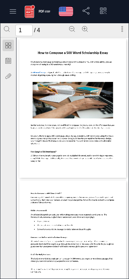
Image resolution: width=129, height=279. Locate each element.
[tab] (8, 46)
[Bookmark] (8, 61)
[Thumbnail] (8, 45)
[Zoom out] (72, 29)
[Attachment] (8, 76)
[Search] (7, 29)
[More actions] (122, 29)
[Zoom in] (85, 29)
